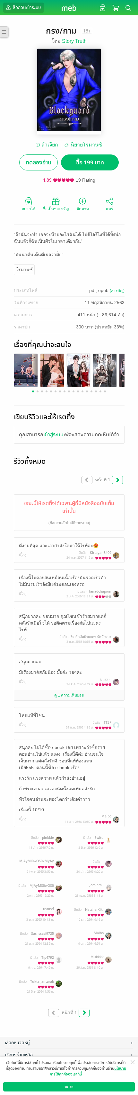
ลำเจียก (49, 144)
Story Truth (74, 41)
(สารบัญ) (117, 290)
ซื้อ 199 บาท (90, 162)
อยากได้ (28, 209)
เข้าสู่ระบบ (53, 434)
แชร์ (109, 209)
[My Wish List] (102, 7)
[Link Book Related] (26, 370)
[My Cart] (115, 7)
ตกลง (69, 1086)
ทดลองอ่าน (38, 162)
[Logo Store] (69, 7)
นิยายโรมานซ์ (86, 144)
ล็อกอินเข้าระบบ (26, 7)
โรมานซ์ (24, 269)
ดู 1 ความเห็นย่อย (69, 695)
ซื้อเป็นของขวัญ (56, 209)
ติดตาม (82, 209)
